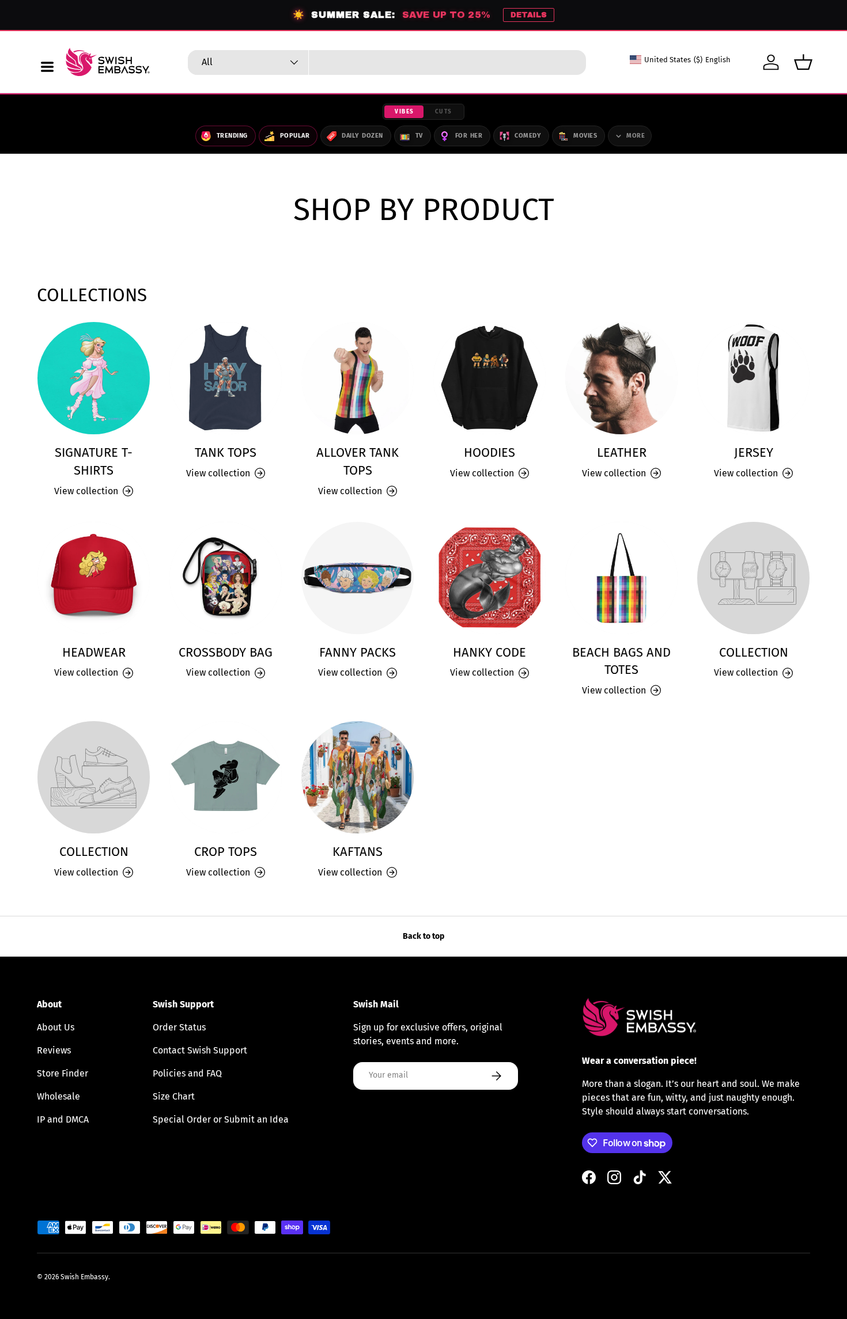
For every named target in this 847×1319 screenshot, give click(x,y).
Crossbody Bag (226, 652)
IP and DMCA (63, 1119)
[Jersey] (753, 378)
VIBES (404, 111)
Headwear (94, 652)
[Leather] (621, 378)
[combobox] (387, 62)
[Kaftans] (357, 777)
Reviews (54, 1050)
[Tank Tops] (225, 378)
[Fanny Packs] (357, 578)
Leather (621, 452)
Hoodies (489, 452)
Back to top (423, 936)
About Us (55, 1027)
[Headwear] (93, 578)
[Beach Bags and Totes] (621, 578)
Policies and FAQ (187, 1073)
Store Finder (62, 1073)
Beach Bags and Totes (621, 661)
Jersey (753, 452)
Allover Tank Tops (357, 461)
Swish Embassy (84, 1277)
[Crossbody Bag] (225, 578)
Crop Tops (225, 851)
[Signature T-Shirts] (93, 378)
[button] (803, 62)
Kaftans (357, 851)
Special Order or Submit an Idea (221, 1119)
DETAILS (529, 15)
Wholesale (58, 1096)
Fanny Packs (357, 652)
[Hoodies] (489, 378)
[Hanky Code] (489, 578)
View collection (746, 672)
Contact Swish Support (200, 1050)
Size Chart (174, 1096)
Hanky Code (489, 652)
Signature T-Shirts (94, 461)
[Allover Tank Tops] (357, 378)
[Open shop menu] (47, 66)
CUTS (443, 111)
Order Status (179, 1027)
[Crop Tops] (225, 777)
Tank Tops (225, 452)
